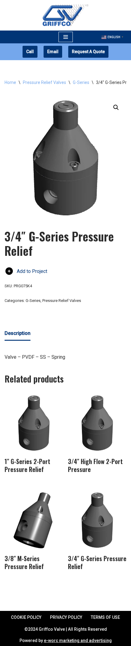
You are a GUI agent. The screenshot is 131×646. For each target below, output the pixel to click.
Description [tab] (17, 333)
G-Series (81, 82)
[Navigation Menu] (65, 37)
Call (30, 51)
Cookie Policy (26, 617)
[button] (116, 107)
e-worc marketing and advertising (78, 640)
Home (10, 82)
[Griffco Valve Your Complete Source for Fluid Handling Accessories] (65, 15)
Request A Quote (88, 51)
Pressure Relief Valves (44, 82)
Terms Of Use (105, 617)
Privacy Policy (66, 617)
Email (52, 51)
